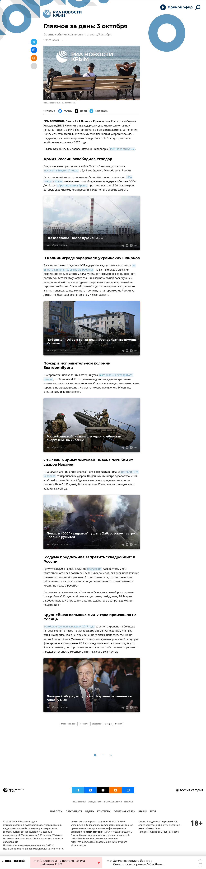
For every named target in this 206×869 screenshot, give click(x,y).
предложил (94, 569)
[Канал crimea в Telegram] (78, 790)
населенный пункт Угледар (61, 171)
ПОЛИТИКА (79, 802)
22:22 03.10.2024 (51, 40)
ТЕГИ (153, 812)
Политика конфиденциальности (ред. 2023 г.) (28, 845)
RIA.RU (142, 812)
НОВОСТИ (56, 812)
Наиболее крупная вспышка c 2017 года (69, 627)
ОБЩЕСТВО (94, 802)
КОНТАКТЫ (104, 812)
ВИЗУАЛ (128, 802)
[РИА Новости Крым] (62, 14)
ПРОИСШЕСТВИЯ (112, 802)
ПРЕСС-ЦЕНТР (74, 812)
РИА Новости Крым (122, 149)
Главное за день (68, 724)
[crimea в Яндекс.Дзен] (103, 790)
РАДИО (89, 812)
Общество (96, 724)
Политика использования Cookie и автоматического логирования (33, 840)
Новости (84, 724)
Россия (118, 724)
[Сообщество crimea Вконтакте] (90, 790)
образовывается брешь (72, 186)
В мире (108, 724)
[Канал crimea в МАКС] (128, 790)
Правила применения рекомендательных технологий (33, 849)
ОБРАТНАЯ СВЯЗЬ (124, 812)
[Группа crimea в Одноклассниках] (115, 790)
